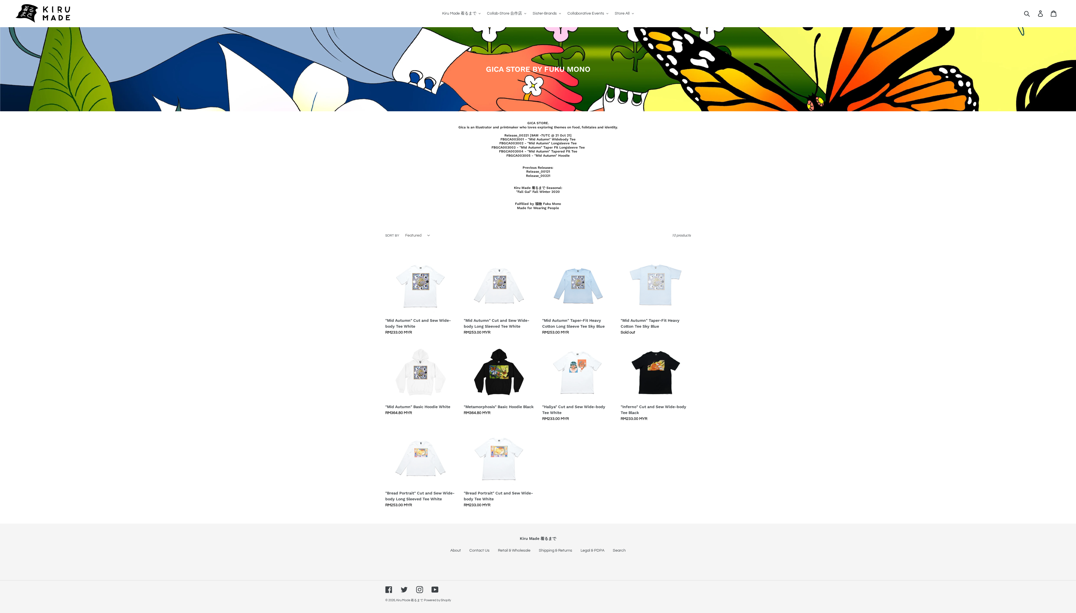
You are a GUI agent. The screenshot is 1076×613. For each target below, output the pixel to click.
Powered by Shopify (437, 600)
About (455, 550)
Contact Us (479, 550)
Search (619, 550)
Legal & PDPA (592, 550)
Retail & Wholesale (514, 550)
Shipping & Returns (555, 550)
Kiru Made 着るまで (409, 600)
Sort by (392, 235)
